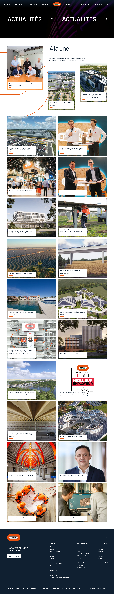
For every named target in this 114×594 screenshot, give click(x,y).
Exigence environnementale (83, 553)
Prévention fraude (44, 588)
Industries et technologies (56, 551)
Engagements (33, 4)
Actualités (100, 558)
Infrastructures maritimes (56, 572)
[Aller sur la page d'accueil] (57, 4)
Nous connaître (71, 4)
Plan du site (10, 588)
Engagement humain (81, 551)
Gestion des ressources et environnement (59, 577)
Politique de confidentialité (74, 588)
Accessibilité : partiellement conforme (26, 588)
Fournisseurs (10, 590)
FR (108, 4)
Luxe (51, 561)
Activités (7, 4)
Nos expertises (101, 551)
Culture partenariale (81, 558)
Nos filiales (79, 570)
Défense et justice (54, 570)
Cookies (18, 590)
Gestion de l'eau (53, 575)
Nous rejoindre (98, 4)
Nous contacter (85, 4)
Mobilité (52, 549)
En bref (99, 546)
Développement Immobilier (56, 553)
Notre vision (100, 549)
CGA (63, 588)
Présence (45, 4)
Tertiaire (52, 558)
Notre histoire (101, 556)
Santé (51, 568)
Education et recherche (55, 565)
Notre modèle (80, 565)
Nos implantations (81, 567)
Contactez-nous (14, 556)
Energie (52, 546)
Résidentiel (52, 556)
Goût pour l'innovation (82, 555)
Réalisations (19, 4)
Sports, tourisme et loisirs (56, 563)
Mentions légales (55, 588)
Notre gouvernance (102, 553)
